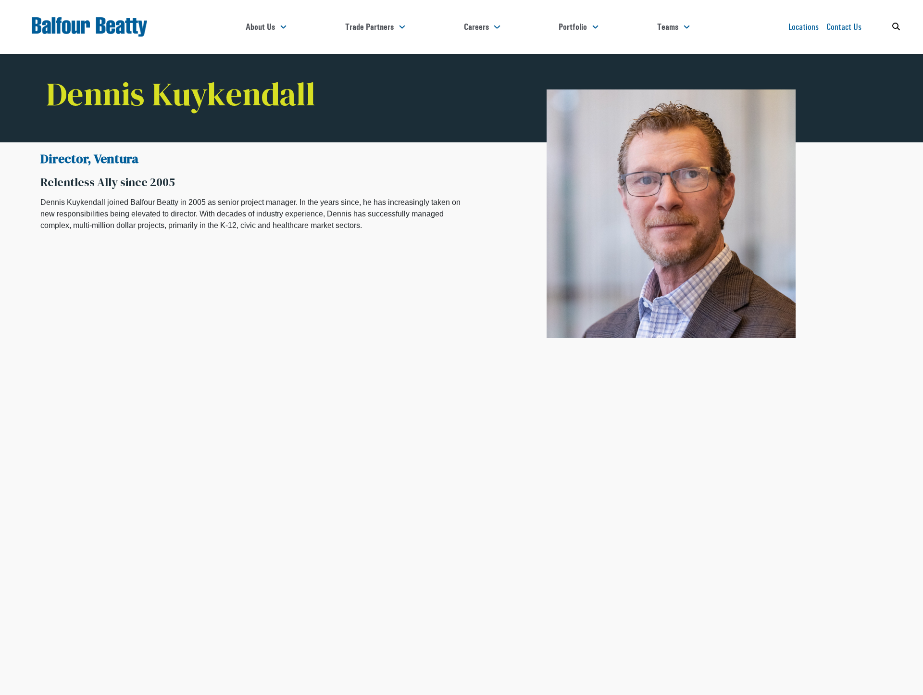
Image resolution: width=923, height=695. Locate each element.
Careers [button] (476, 27)
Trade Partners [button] (369, 27)
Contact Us (843, 26)
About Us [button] (260, 27)
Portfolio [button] (573, 27)
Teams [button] (667, 27)
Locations (803, 26)
